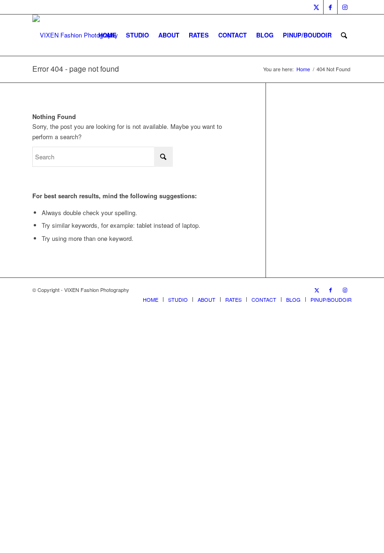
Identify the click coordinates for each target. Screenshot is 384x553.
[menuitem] (107, 35)
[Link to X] (316, 7)
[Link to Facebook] (330, 7)
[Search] (344, 35)
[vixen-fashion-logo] (75, 35)
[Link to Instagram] (345, 7)
